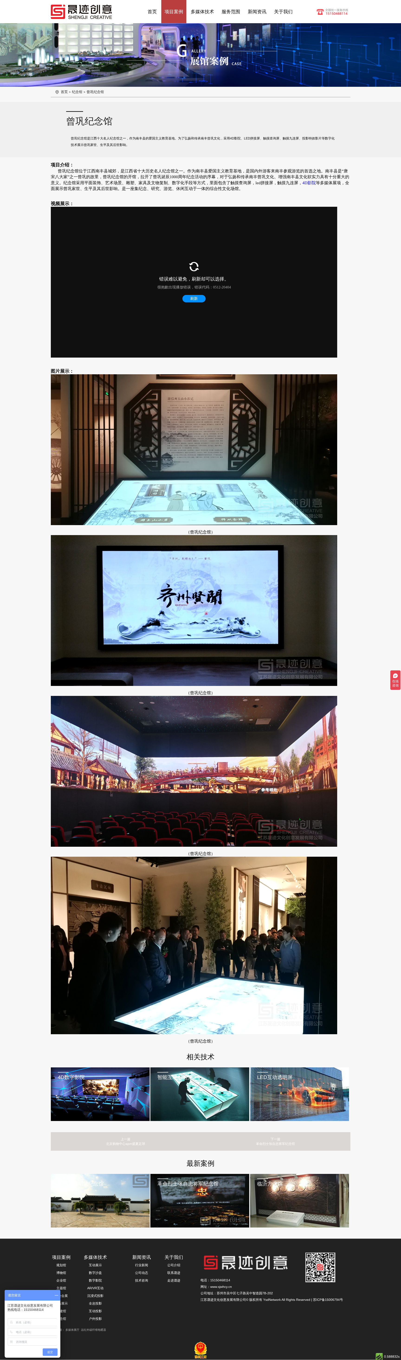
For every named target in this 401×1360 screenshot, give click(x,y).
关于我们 (283, 11)
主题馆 (61, 1288)
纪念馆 (77, 92)
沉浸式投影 (95, 1296)
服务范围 (231, 11)
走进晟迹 (173, 1280)
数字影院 (95, 1280)
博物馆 (61, 1273)
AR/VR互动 (95, 1288)
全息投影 (95, 1303)
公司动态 (141, 1273)
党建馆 (61, 1311)
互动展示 (95, 1265)
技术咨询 (141, 1280)
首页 (152, 11)
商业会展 (61, 1296)
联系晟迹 (173, 1273)
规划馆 (61, 1265)
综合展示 (61, 1303)
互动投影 (95, 1311)
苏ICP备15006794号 (328, 1300)
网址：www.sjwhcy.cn (216, 1287)
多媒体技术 (202, 11)
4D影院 (309, 183)
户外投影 (95, 1319)
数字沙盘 (95, 1273)
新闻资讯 (257, 11)
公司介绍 (173, 1265)
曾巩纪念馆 (95, 92)
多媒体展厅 (72, 1329)
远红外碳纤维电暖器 (93, 1329)
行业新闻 (141, 1265)
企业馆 (61, 1280)
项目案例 (174, 11)
